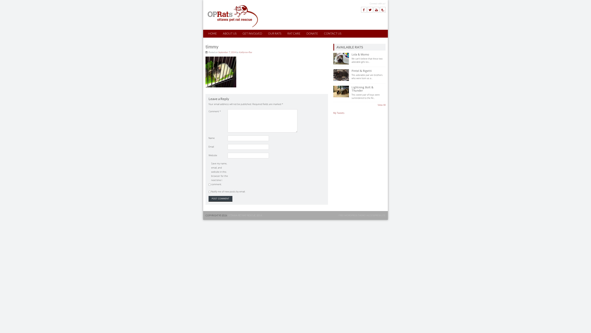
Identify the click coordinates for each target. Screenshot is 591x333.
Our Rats (274, 33)
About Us (230, 33)
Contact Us (332, 33)
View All (382, 104)
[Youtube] (376, 9)
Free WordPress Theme (352, 215)
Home (212, 33)
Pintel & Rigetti (362, 71)
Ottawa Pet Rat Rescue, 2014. (245, 215)
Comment (215, 111)
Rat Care (293, 33)
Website (213, 155)
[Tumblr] (383, 9)
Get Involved (252, 33)
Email (211, 146)
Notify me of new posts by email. (228, 191)
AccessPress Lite (376, 215)
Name (212, 138)
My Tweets (338, 112)
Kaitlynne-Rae (245, 52)
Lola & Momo (360, 54)
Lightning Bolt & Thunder (362, 88)
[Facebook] (364, 9)
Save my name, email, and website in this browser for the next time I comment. (219, 174)
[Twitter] (370, 9)
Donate (312, 33)
